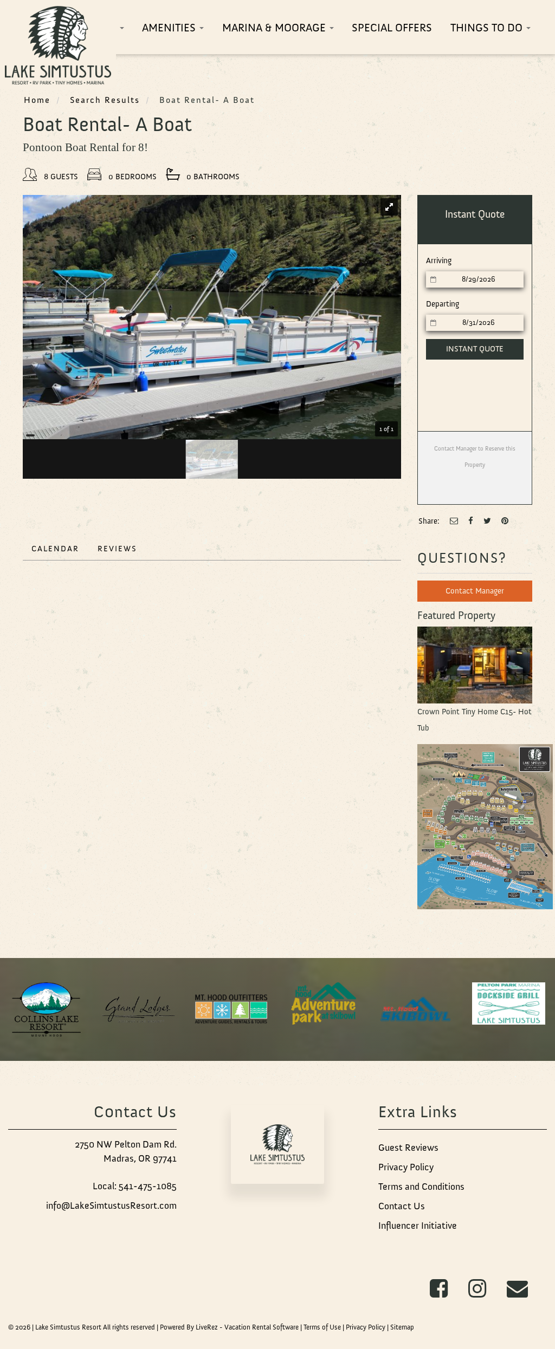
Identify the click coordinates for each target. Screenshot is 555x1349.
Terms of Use (322, 1327)
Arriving (438, 260)
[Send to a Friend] (454, 521)
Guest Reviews (408, 1148)
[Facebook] (470, 521)
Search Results (105, 99)
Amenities (170, 27)
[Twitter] (487, 521)
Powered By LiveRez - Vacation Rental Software (229, 1327)
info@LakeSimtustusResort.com (111, 1205)
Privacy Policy (406, 1167)
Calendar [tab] (55, 548)
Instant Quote (475, 349)
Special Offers (392, 27)
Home (37, 99)
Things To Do (487, 27)
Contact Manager (475, 591)
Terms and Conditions (421, 1186)
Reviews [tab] (117, 548)
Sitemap (402, 1327)
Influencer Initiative (417, 1225)
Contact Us (401, 1206)
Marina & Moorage (275, 27)
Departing (442, 304)
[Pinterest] (504, 521)
